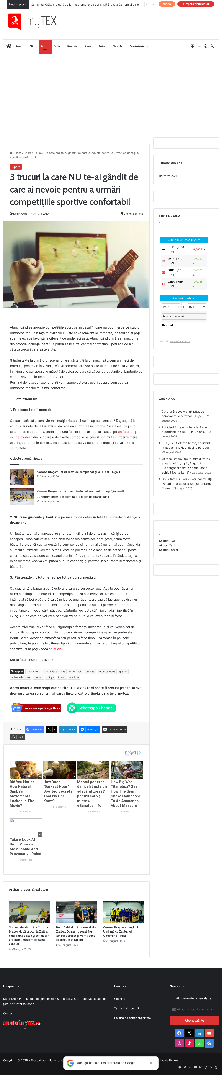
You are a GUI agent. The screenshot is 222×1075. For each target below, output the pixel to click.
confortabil (75, 671)
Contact (8, 1013)
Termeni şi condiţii (126, 1008)
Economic (72, 46)
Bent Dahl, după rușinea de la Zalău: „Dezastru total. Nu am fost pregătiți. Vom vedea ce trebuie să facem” (76, 933)
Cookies (119, 998)
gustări (123, 671)
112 (31, 46)
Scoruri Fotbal (168, 550)
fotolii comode (106, 671)
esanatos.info (93, 811)
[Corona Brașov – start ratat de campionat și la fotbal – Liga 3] (22, 477)
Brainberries (26, 811)
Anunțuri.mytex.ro (139, 46)
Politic (57, 46)
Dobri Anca (20, 213)
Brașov (19, 46)
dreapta (90, 671)
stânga (50, 677)
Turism (102, 46)
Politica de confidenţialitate (132, 1017)
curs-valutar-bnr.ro (180, 341)
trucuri (61, 677)
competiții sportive (54, 671)
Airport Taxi (167, 545)
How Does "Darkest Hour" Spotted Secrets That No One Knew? (57, 791)
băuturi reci (33, 671)
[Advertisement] (111, 87)
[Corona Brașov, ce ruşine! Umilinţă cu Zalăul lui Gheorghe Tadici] (123, 912)
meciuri (38, 677)
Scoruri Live (167, 540)
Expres (88, 46)
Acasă (17, 153)
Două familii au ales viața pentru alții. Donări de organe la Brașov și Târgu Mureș (187, 483)
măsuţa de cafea (20, 677)
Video (167, 4)
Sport (43, 46)
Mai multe (117, 46)
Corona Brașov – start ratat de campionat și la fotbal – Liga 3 (78, 472)
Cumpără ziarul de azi (196, 4)
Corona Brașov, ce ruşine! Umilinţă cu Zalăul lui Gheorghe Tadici (120, 931)
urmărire (74, 677)
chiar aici (55, 649)
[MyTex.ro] (36, 22)
